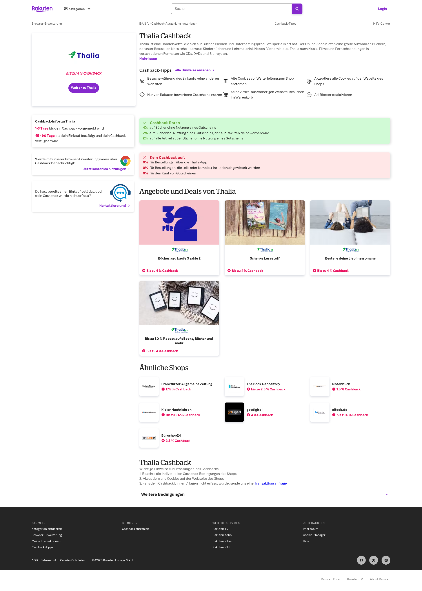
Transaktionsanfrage (270, 483)
